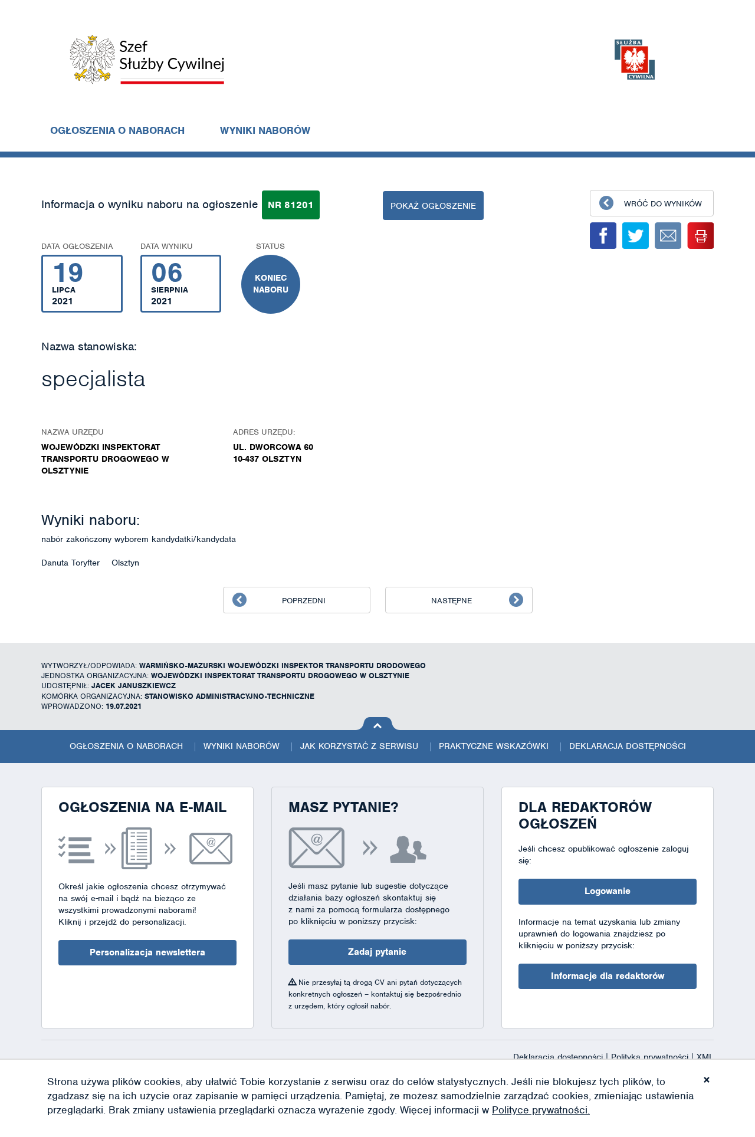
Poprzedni (304, 601)
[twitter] (635, 235)
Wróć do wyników (663, 204)
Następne (451, 601)
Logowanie (608, 891)
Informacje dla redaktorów (607, 976)
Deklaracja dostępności (627, 746)
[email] (668, 235)
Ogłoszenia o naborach (117, 130)
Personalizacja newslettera (147, 952)
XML (705, 1056)
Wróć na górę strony (378, 723)
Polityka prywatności (651, 1056)
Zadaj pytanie (377, 952)
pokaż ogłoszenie (433, 206)
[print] (700, 235)
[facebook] (603, 235)
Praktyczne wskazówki (494, 746)
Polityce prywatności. (541, 1109)
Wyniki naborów (265, 130)
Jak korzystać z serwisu (359, 746)
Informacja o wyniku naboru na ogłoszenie (149, 204)
